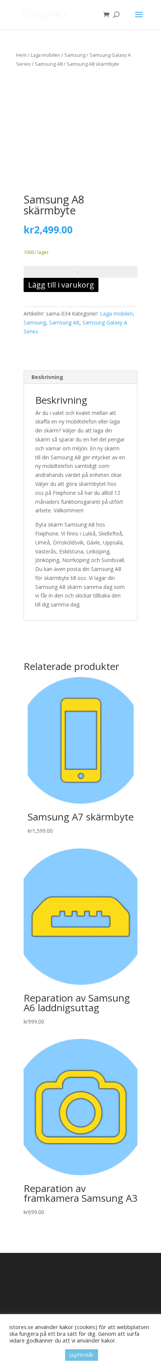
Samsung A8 (49, 63)
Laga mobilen (45, 55)
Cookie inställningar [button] (35, 1355)
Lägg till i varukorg (61, 285)
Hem (21, 55)
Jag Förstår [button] (82, 1354)
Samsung (74, 55)
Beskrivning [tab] (47, 377)
